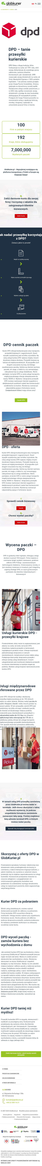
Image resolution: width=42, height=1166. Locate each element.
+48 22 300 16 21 (12, 1103)
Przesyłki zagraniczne (10, 1073)
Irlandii (15, 704)
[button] (34, 3)
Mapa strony (36, 1117)
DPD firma (13, 65)
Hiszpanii (8, 704)
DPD (34, 75)
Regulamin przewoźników (30, 1114)
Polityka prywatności (8, 1117)
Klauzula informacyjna (23, 1117)
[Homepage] (16, 4)
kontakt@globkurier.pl (14, 1100)
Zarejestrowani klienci (13, 390)
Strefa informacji (9, 1083)
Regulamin (17, 1114)
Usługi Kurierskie (8, 1078)
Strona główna (7, 1114)
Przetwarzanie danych (21, 1119)
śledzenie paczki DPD (9, 992)
